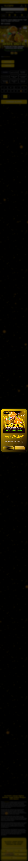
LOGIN (8, 448)
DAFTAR (20, 448)
